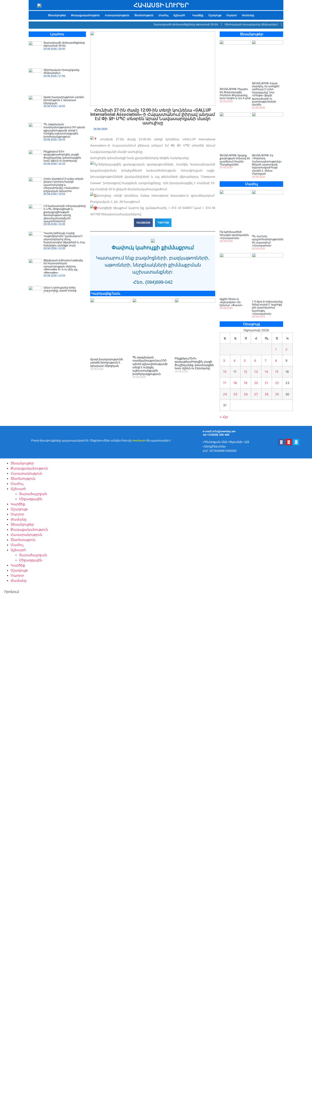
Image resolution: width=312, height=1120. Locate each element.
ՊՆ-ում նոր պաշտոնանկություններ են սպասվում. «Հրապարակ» (268, 241)
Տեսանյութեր (57, 15)
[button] (180, 15)
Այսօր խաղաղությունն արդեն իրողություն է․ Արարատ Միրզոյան (64, 100)
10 (224, 371)
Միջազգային (30, 499)
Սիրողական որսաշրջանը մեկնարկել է (241, 24)
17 (224, 383)
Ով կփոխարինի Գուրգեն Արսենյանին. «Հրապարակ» (235, 235)
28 (266, 394)
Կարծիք (197, 15)
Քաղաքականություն (85, 15)
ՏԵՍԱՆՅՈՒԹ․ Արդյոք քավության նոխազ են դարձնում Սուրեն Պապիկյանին (235, 160)
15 (276, 371)
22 (277, 383)
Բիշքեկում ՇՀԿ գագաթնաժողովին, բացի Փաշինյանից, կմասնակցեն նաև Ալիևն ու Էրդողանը (62, 156)
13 (256, 371)
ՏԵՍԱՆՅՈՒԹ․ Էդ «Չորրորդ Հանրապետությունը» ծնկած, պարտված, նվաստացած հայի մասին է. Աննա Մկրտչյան (267, 164)
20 (256, 383)
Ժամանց (248, 15)
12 (245, 371)
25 (235, 394)
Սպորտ (231, 15)
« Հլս (224, 417)
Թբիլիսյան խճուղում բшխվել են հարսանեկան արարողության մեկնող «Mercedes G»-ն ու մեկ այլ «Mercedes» (63, 266)
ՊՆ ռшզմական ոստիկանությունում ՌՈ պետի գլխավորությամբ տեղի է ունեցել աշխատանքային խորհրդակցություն (64, 130)
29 (277, 394)
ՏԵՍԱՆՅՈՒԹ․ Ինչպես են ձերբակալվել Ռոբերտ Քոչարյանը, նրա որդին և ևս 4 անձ (235, 94)
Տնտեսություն (143, 15)
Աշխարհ (179, 15)
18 (235, 383)
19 (245, 383)
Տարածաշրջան (33, 494)
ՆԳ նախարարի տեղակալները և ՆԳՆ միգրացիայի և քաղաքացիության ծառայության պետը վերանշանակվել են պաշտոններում (65, 213)
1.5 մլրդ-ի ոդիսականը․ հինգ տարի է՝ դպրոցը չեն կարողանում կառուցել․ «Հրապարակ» (267, 307)
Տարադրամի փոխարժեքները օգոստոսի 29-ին (175, 24)
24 (225, 394)
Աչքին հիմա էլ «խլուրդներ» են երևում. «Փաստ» (231, 302)
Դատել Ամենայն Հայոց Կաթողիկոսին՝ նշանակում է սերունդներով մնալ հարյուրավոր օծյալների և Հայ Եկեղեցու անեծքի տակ (64, 239)
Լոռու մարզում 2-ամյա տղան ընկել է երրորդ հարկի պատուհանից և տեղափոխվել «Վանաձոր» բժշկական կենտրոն (63, 185)
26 (246, 394)
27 (256, 394)
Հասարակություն (117, 15)
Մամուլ (163, 15)
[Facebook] (281, 442)
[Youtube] (288, 442)
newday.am (139, 440)
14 (266, 371)
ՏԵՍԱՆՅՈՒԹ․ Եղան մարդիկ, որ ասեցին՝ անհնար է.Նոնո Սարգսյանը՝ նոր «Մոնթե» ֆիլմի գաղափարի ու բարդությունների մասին (266, 94)
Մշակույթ (214, 15)
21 (266, 383)
